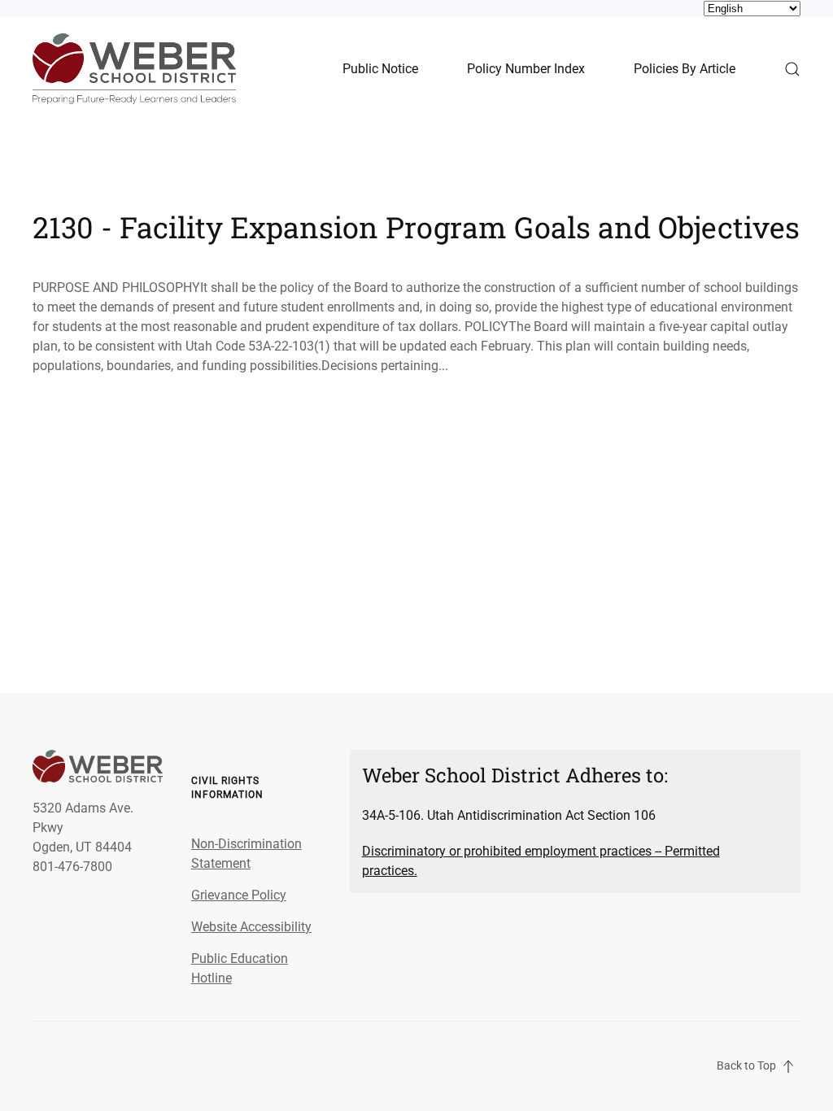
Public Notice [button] (380, 68)
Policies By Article (684, 68)
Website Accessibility (251, 927)
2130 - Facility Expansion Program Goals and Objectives (416, 226)
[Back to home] (134, 68)
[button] (792, 68)
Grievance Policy (238, 895)
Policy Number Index (526, 68)
